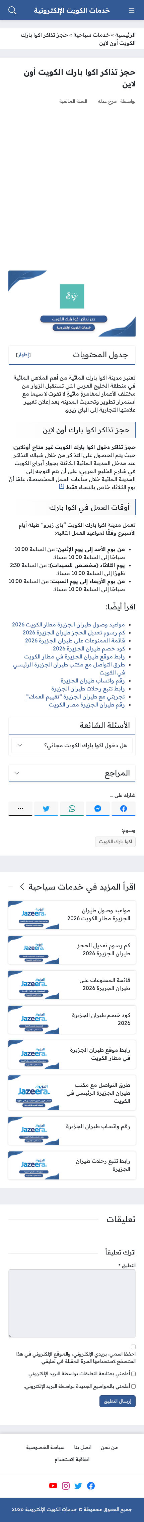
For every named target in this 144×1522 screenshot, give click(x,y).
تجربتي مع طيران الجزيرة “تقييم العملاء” (75, 696)
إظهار (23, 355)
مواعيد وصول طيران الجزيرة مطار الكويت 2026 (68, 624)
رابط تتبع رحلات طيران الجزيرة (88, 688)
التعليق (127, 1265)
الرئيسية (125, 34)
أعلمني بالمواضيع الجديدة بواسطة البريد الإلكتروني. (77, 1386)
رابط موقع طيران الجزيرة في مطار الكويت (74, 656)
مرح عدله (107, 101)
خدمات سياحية (91, 34)
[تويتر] (46, 809)
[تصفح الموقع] (132, 10)
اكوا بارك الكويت (115, 842)
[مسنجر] (98, 809)
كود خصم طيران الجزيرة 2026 (89, 648)
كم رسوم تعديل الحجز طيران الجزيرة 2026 (74, 632)
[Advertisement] (72, 187)
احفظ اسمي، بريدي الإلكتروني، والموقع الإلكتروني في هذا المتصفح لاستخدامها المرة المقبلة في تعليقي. (76, 1357)
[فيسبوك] (124, 809)
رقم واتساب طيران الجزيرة (93, 680)
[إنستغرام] (65, 1485)
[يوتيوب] (53, 1485)
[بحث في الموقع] (12, 10)
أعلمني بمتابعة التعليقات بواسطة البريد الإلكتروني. (78, 1374)
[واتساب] (72, 809)
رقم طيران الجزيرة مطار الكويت (87, 704)
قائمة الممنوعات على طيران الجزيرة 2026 (75, 640)
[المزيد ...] (20, 809)
